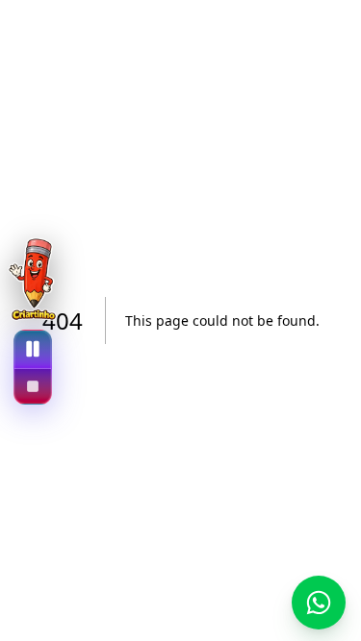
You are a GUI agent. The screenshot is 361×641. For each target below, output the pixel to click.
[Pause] (32, 350)
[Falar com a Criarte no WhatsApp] (319, 602)
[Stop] (32, 386)
